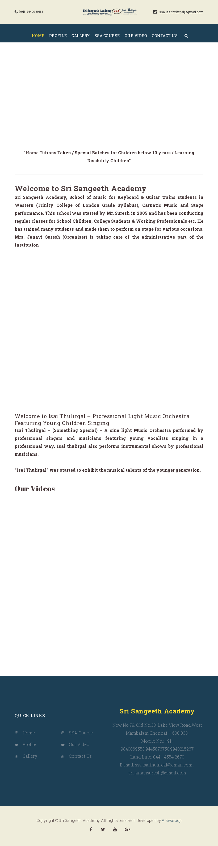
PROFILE (58, 35)
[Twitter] (103, 829)
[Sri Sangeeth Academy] (111, 12)
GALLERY (81, 35)
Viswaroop (172, 820)
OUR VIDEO (136, 35)
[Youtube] (115, 829)
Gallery (30, 756)
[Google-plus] (127, 829)
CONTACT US (165, 35)
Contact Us (80, 756)
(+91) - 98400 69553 (30, 12)
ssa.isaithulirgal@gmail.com (180, 12)
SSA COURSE (107, 35)
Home (29, 732)
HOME (38, 35)
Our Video (79, 744)
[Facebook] (90, 829)
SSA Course (81, 732)
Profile (29, 744)
